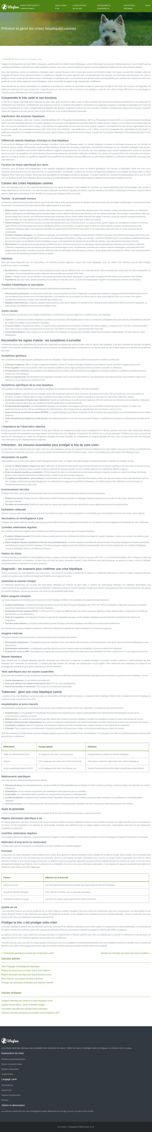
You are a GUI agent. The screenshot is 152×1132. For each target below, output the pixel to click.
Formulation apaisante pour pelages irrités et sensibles (24, 1009)
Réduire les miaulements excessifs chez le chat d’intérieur (25, 971)
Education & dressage (129, 6)
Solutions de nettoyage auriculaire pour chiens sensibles (124, 953)
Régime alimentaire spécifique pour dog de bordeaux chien (26, 975)
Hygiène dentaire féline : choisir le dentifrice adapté (23, 1005)
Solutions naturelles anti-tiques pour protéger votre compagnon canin (30, 1013)
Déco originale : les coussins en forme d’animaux (22, 979)
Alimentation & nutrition (79, 6)
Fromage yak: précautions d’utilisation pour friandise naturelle (27, 983)
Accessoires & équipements (103, 6)
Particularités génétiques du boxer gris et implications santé (29, 953)
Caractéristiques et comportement (30, 6)
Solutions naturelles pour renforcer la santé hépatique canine (27, 1001)
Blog (148, 5)
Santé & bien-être (61, 6)
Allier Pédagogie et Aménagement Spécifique (20, 967)
